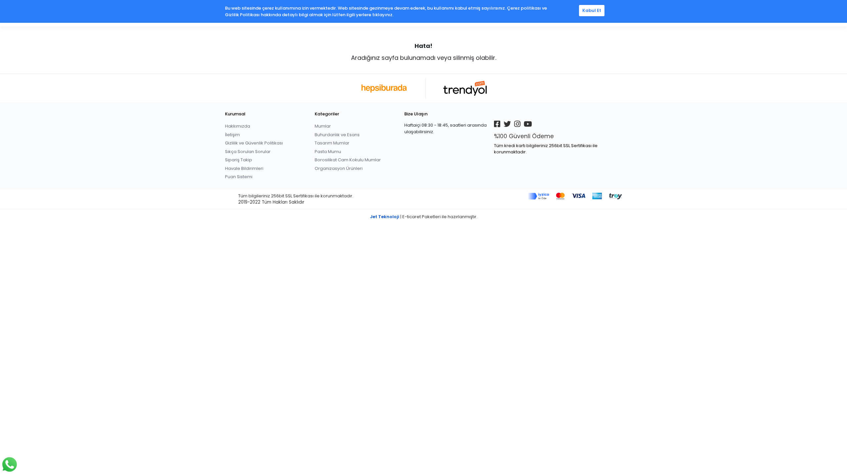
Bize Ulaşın (415, 114)
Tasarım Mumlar (332, 143)
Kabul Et (591, 10)
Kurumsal (235, 114)
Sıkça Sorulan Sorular (248, 151)
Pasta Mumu (328, 151)
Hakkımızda (237, 126)
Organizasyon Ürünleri (339, 168)
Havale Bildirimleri (244, 168)
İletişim (232, 135)
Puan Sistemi (238, 177)
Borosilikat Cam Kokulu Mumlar (348, 160)
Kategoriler (327, 114)
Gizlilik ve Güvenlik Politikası (254, 143)
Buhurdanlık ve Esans (337, 135)
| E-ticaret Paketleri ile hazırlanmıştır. (423, 217)
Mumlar (323, 126)
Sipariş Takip (238, 160)
